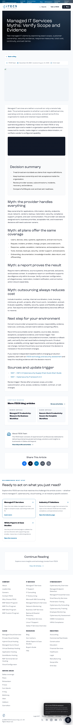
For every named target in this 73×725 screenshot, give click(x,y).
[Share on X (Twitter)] (30, 463)
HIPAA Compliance (56, 622)
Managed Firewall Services (60, 595)
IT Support (30, 589)
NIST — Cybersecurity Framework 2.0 (26, 377)
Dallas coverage (8, 674)
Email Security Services (58, 598)
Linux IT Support (32, 622)
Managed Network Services (36, 603)
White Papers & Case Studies (34, 643)
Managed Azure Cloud (10, 645)
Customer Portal (57, 1)
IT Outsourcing (31, 596)
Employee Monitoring (57, 612)
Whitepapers (48, 2)
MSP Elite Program (9, 610)
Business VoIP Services (34, 610)
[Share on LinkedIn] (36, 463)
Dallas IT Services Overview (36, 626)
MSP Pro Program (9, 606)
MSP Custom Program (10, 613)
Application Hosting (9, 652)
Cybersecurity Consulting (59, 605)
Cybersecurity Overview (59, 585)
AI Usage (58, 716)
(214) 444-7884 (23, 1)
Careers (5, 592)
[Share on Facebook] (24, 463)
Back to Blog (12, 56)
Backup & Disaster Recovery (33, 614)
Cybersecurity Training (58, 608)
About (4, 585)
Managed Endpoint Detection (57, 590)
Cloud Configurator (9, 664)
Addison (5, 702)
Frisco (4, 685)
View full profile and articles (21, 445)
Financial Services (56, 648)
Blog (41, 2)
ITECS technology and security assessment (44, 357)
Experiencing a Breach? (31, 1)
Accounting (54, 635)
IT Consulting (31, 592)
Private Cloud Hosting (10, 638)
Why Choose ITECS (9, 599)
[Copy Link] (48, 463)
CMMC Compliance (57, 619)
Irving (4, 692)
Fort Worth (6, 688)
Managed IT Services (33, 585)
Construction (55, 641)
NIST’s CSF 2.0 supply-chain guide (23, 143)
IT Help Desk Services (34, 619)
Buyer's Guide (31, 647)
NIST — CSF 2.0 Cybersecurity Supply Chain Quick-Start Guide (36, 373)
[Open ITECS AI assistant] (68, 720)
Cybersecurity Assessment (60, 615)
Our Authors (31, 638)
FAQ (27, 651)
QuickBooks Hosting (9, 655)
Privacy (50, 716)
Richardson (6, 681)
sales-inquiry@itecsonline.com (9, 1)
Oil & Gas (53, 666)
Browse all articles (57, 404)
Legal (52, 655)
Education (53, 645)
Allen (4, 699)
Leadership (6, 589)
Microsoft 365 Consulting (35, 599)
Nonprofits (54, 662)
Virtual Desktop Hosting (11, 648)
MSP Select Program (10, 603)
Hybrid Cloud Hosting (10, 641)
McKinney (5, 695)
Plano (4, 678)
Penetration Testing (57, 602)
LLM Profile (67, 716)
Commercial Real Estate (58, 638)
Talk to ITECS (55, 7)
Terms (44, 716)
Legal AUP (36, 716)
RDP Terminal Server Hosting (10, 660)
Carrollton (6, 705)
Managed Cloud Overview (11, 635)
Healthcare (54, 652)
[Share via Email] (42, 463)
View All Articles (35, 566)
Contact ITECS (66, 1)
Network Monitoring (33, 606)
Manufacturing (55, 659)
